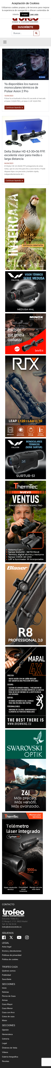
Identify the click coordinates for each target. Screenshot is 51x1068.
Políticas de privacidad (11, 955)
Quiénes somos (9, 971)
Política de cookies (10, 959)
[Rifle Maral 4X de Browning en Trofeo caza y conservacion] (25, 687)
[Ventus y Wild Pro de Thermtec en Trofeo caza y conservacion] (25, 521)
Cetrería (5, 1039)
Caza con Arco (8, 1012)
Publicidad (6, 975)
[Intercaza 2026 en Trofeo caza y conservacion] (25, 228)
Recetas (5, 1061)
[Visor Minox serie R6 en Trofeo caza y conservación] (25, 333)
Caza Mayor (7, 1004)
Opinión (5, 1030)
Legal (4, 1043)
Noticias (5, 992)
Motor (4, 1020)
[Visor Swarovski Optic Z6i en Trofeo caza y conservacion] (25, 770)
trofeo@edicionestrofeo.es (11, 927)
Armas (5, 1000)
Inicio (4, 988)
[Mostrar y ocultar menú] (5, 42)
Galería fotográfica (10, 1057)
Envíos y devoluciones (11, 951)
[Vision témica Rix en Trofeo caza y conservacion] (25, 396)
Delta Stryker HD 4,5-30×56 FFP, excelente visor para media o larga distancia (24, 155)
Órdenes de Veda (9, 1048)
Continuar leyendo (13, 107)
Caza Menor (7, 1008)
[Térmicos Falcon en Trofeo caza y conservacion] (25, 291)
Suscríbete (25, 27)
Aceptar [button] (25, 14)
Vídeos (5, 1052)
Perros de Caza (9, 996)
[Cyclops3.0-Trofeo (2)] (22, 853)
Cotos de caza (8, 1016)
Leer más (34, 14)
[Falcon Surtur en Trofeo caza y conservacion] (25, 458)
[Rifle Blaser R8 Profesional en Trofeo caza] (25, 604)
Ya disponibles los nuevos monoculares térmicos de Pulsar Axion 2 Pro (21, 87)
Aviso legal (6, 947)
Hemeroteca (7, 1034)
